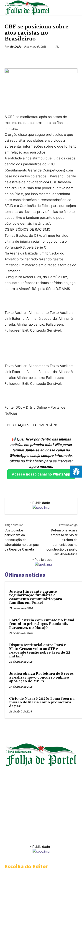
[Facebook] (23, 57)
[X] (33, 57)
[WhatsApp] (54, 57)
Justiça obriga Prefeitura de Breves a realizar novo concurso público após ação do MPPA (41, 677)
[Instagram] (18, 825)
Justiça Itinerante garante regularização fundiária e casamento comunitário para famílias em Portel (35, 597)
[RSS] (28, 825)
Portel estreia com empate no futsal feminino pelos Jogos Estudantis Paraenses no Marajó (41, 624)
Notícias (10, 21)
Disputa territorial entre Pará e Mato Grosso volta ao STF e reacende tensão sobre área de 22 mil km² (39, 651)
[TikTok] (47, 825)
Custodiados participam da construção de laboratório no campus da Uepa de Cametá (22, 539)
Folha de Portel (39, 797)
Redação (15, 46)
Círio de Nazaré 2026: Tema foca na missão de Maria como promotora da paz (41, 702)
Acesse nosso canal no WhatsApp (41, 474)
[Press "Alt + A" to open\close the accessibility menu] (76, 472)
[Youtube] (8, 834)
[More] (65, 57)
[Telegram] (44, 57)
